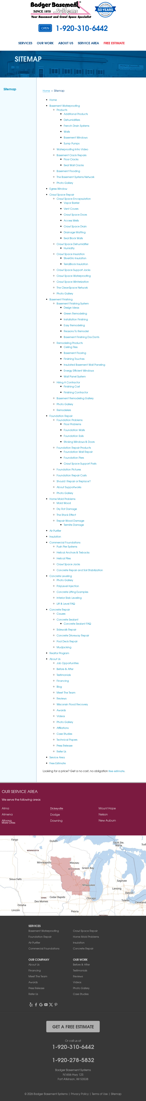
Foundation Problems (69, 420)
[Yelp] (31, 1004)
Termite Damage (74, 524)
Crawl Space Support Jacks (73, 270)
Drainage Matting (74, 232)
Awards (61, 710)
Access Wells (71, 220)
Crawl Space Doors (75, 214)
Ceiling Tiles (70, 347)
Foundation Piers (74, 457)
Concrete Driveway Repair (73, 635)
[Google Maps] (41, 1004)
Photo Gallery (65, 183)
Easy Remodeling (74, 325)
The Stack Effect (66, 515)
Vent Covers (71, 208)
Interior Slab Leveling (69, 597)
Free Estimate (114, 43)
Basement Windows (75, 137)
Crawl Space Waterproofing (74, 276)
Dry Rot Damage (67, 509)
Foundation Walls (74, 430)
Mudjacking (64, 647)
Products (62, 110)
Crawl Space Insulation (71, 254)
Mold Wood (64, 503)
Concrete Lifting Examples (72, 592)
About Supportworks (69, 487)
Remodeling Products (70, 343)
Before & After (65, 669)
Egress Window (58, 188)
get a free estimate (73, 1026)
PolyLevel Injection (68, 586)
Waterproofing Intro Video (72, 149)
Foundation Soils (74, 436)
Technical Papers (67, 739)
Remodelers (64, 410)
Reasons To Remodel (76, 331)
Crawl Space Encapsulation (74, 198)
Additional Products (76, 114)
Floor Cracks (71, 159)
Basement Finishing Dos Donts (81, 337)
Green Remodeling (75, 313)
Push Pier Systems (67, 546)
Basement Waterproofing (64, 105)
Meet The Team (66, 692)
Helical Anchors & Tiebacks (73, 552)
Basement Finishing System (73, 303)
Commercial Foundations (64, 542)
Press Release (64, 745)
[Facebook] (36, 1004)
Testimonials (64, 675)
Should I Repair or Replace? (74, 481)
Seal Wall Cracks (74, 165)
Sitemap (10, 88)
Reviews (61, 698)
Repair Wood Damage (70, 520)
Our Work (45, 43)
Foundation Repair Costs (72, 475)
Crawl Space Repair (61, 194)
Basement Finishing (60, 299)
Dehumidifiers (72, 120)
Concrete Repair (59, 609)
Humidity (69, 248)
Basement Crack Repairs (71, 155)
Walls (67, 131)
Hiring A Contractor (68, 382)
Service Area (88, 43)
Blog (59, 686)
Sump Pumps (71, 143)
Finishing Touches (74, 359)
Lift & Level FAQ (66, 603)
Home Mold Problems (62, 499)
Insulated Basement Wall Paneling (84, 364)
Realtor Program (59, 653)
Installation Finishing (76, 319)
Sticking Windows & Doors (79, 442)
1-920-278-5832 (73, 1059)
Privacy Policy (80, 1094)
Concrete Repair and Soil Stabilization (80, 570)
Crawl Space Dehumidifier (72, 244)
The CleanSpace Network (72, 287)
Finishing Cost (72, 386)
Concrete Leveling (60, 576)
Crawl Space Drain (75, 226)
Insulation (55, 536)
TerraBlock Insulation (76, 264)
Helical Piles (64, 558)
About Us (65, 43)
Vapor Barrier (71, 203)
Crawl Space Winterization (73, 281)
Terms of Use (100, 1094)
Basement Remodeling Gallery (75, 398)
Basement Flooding (68, 171)
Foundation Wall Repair (78, 451)
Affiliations (63, 728)
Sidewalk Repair (66, 629)
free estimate (116, 771)
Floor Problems (72, 424)
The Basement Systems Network (75, 177)
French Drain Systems (76, 125)
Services (25, 43)
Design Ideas (71, 307)
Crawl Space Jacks (68, 564)
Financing (63, 680)
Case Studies (64, 733)
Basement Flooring (75, 353)
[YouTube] (46, 1004)
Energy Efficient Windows (79, 370)
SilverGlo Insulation (75, 258)
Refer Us (61, 751)
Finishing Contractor (76, 392)
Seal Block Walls (73, 238)
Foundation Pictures (69, 469)
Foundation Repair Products (74, 447)
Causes (61, 613)
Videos (61, 716)
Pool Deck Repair (67, 641)
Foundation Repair (60, 416)
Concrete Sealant (67, 619)
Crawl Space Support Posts (80, 463)
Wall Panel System (75, 376)
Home (53, 100)
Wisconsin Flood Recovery (72, 704)
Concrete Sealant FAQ (77, 623)
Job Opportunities (68, 663)
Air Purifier (55, 530)
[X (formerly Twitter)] (51, 1004)
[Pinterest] (56, 1004)
